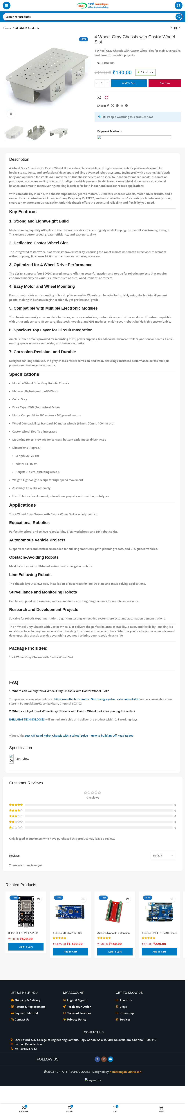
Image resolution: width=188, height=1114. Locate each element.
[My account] (178, 5)
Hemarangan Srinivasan (125, 1071)
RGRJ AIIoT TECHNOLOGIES (27, 719)
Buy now (165, 83)
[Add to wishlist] (106, 98)
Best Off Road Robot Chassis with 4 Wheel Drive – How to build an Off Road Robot (78, 735)
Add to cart (128, 83)
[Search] (179, 17)
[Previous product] (171, 28)
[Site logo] (92, 5)
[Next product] (180, 28)
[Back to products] (175, 28)
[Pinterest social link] (117, 105)
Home (7, 28)
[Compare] (99, 98)
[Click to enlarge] (11, 114)
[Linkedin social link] (122, 105)
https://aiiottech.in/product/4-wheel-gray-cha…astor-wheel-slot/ (97, 699)
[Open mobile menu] (6, 5)
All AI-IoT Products (27, 28)
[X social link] (112, 105)
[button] (26, 947)
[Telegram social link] (126, 105)
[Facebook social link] (108, 105)
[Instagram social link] (104, 1059)
